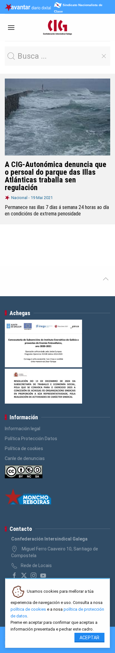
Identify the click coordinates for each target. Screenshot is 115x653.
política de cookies (28, 609)
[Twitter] (24, 575)
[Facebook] (14, 575)
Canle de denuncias (25, 458)
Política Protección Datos (31, 438)
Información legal (22, 428)
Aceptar (89, 637)
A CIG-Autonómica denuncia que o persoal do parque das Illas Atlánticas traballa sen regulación (55, 176)
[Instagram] (33, 575)
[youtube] (43, 575)
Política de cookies (24, 448)
